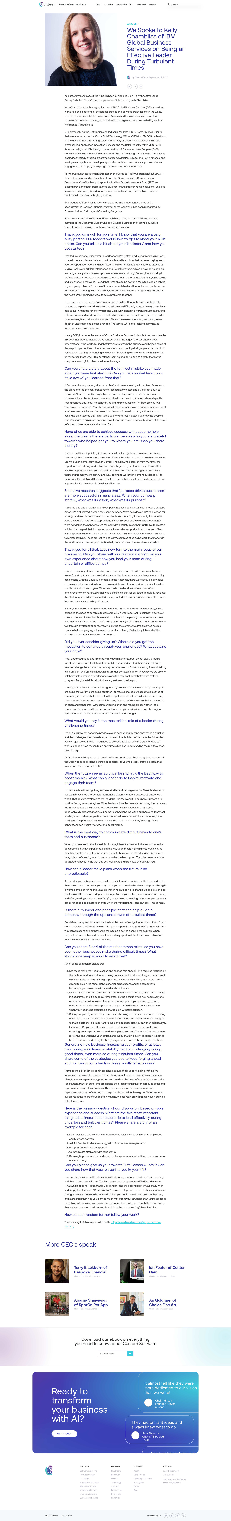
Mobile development (89, 1490)
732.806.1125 (168, 1475)
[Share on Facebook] (135, 86)
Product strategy (87, 1475)
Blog (131, 4)
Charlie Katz (141, 77)
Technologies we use (143, 1478)
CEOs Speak (141, 4)
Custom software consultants (72, 4)
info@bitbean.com (171, 1471)
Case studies (139, 1475)
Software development (90, 1482)
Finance (114, 1478)
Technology (116, 1482)
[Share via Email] (141, 86)
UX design (84, 1478)
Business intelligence (89, 1498)
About (99, 4)
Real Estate (116, 1494)
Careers (137, 1486)
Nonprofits (115, 1498)
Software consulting (88, 1471)
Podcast (152, 4)
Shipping (115, 1486)
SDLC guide (139, 1482)
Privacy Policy (66, 1516)
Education (115, 1475)
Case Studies (121, 4)
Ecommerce (116, 1490)
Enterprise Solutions (88, 1494)
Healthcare (116, 1471)
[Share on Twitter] (129, 86)
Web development (88, 1486)
